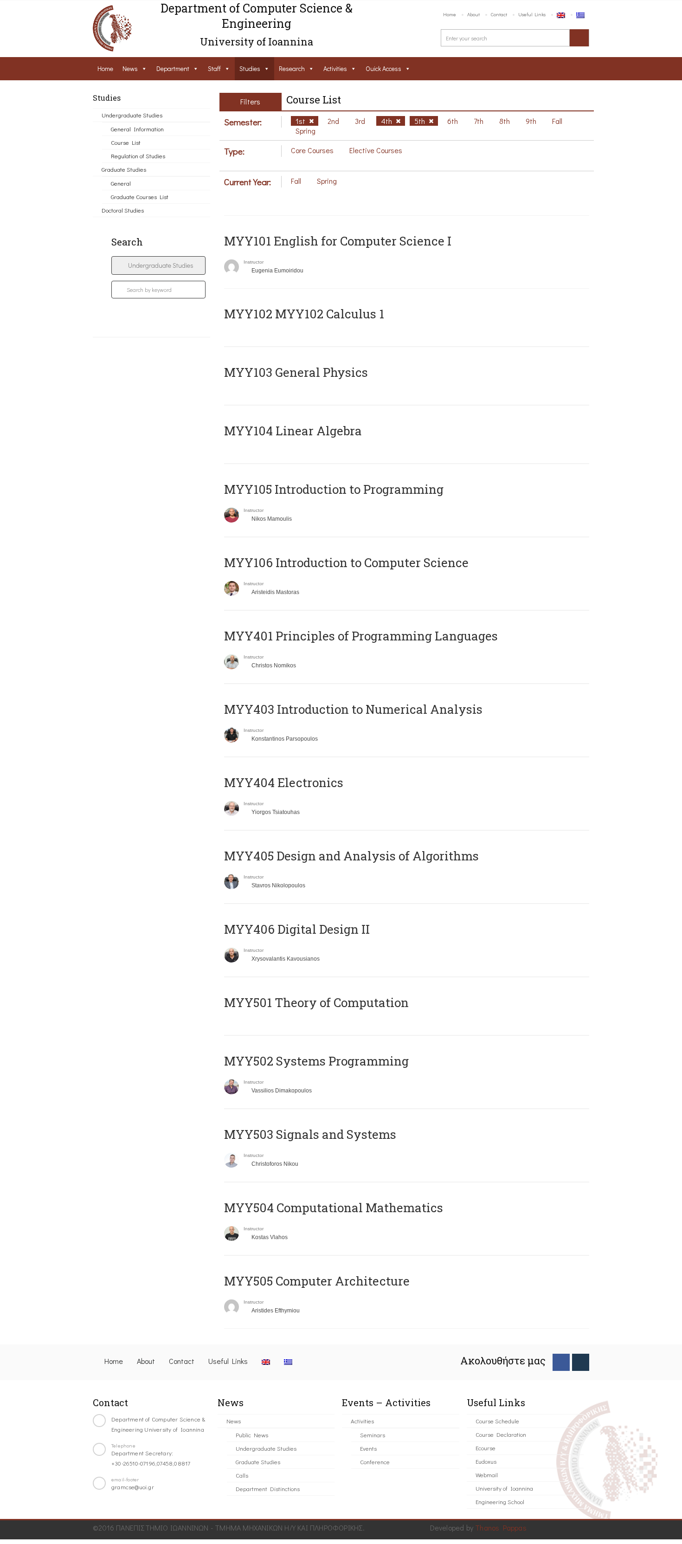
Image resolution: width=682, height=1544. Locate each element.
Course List (126, 142)
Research (292, 68)
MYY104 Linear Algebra (293, 431)
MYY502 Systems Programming (316, 1061)
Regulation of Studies (138, 156)
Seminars (372, 1435)
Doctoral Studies (123, 210)
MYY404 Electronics (283, 782)
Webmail (487, 1475)
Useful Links (532, 14)
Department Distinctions (268, 1488)
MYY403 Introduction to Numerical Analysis (353, 709)
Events (368, 1448)
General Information (137, 129)
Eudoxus (486, 1461)
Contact (499, 14)
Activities (335, 68)
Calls (242, 1475)
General (121, 183)
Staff (214, 68)
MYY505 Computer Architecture (317, 1281)
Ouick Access (383, 68)
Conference (375, 1462)
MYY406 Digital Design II (297, 929)
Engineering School (500, 1501)
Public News (252, 1435)
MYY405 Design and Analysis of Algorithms (351, 856)
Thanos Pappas (501, 1527)
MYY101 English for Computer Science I (337, 241)
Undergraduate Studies (132, 115)
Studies (249, 68)
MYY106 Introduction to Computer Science (346, 562)
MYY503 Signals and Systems (310, 1134)
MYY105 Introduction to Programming (334, 489)
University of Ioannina (504, 1488)
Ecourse (485, 1448)
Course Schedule (497, 1421)
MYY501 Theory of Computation (316, 1002)
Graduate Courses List (139, 196)
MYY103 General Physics (296, 372)
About (473, 14)
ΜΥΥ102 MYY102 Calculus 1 (304, 314)
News (130, 68)
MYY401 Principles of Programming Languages (361, 636)
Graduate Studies (124, 169)
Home (449, 14)
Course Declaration (501, 1434)
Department (172, 68)
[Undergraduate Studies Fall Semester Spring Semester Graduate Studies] (158, 265)
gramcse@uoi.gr (132, 1487)
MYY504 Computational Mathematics (333, 1207)
